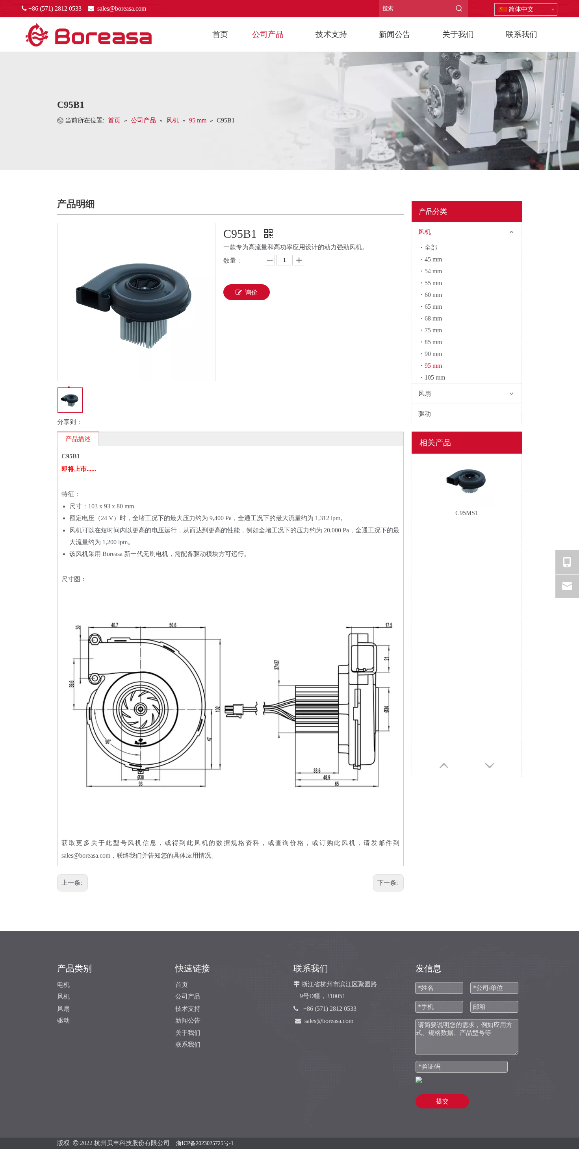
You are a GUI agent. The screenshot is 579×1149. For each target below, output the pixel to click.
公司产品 (187, 996)
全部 (431, 247)
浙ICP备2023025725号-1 (205, 1143)
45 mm (433, 259)
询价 (251, 292)
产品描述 (78, 439)
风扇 (424, 393)
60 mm (433, 294)
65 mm (433, 306)
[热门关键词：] (459, 8)
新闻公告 (187, 1020)
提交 (442, 1101)
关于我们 (187, 1032)
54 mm (433, 271)
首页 (181, 984)
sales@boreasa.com (328, 1020)
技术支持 (187, 1008)
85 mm (433, 342)
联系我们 (187, 1044)
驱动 (424, 413)
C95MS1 (466, 513)
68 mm (433, 318)
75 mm (433, 330)
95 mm (433, 365)
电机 (63, 984)
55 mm (433, 283)
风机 (424, 231)
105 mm (435, 377)
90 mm (433, 353)
